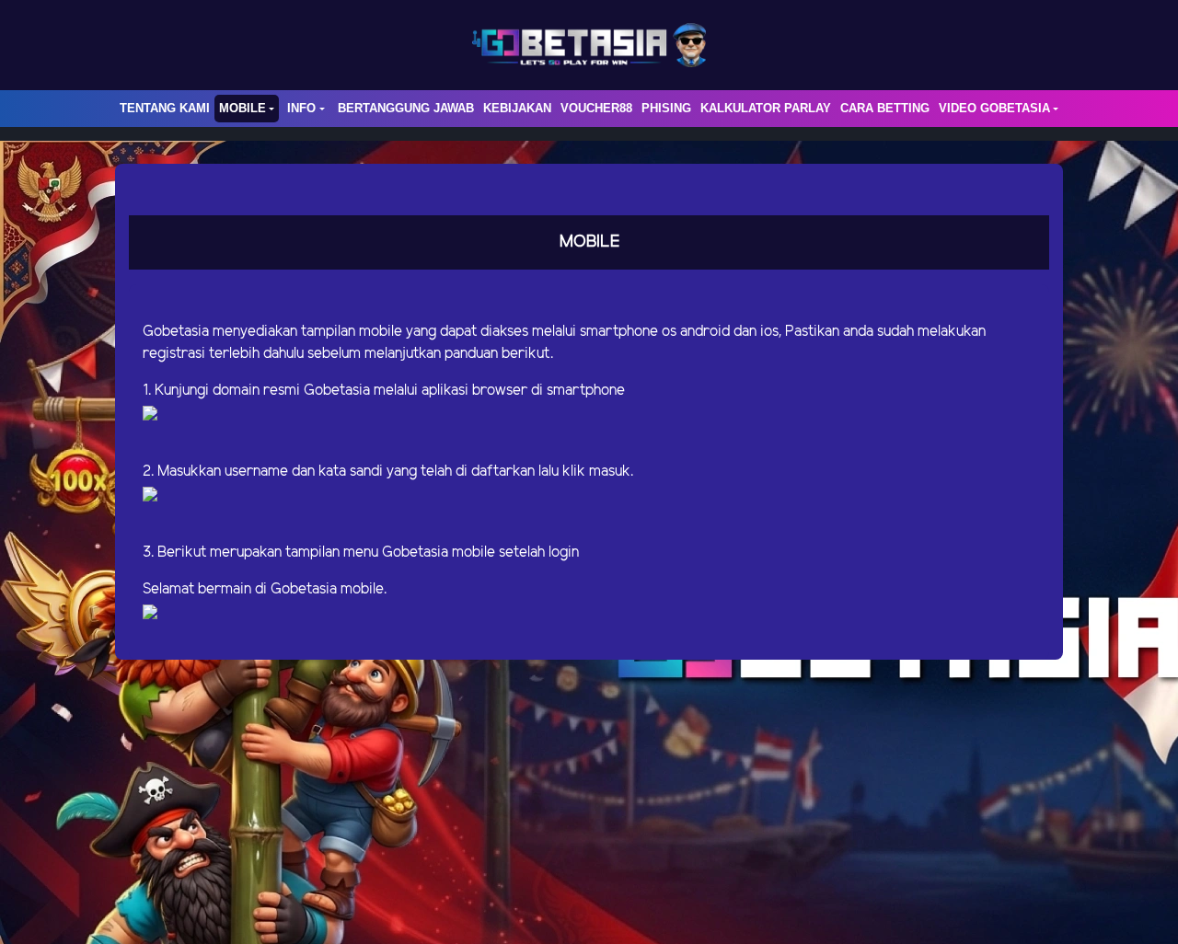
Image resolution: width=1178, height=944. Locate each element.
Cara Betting (885, 108)
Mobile (242, 108)
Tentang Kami (165, 108)
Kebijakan (517, 108)
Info (301, 108)
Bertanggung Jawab (406, 108)
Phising (666, 108)
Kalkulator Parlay (765, 108)
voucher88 (596, 108)
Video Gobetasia (994, 108)
